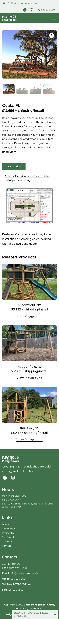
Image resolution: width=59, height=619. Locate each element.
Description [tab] (14, 166)
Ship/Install (8, 537)
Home (5, 524)
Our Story (7, 541)
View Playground (29, 316)
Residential (8, 533)
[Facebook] (25, 10)
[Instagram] (31, 10)
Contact (6, 545)
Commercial (8, 528)
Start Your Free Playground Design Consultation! (31, 614)
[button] (51, 35)
